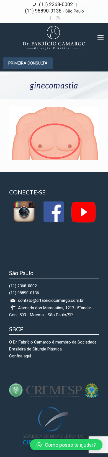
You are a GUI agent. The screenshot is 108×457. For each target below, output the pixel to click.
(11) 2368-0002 (55, 4)
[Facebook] (50, 18)
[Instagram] (58, 18)
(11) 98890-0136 (43, 11)
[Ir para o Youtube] (83, 221)
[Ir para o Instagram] (24, 221)
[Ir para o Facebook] (53, 221)
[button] (66, 444)
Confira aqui (20, 356)
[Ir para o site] (54, 396)
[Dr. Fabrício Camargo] (54, 37)
